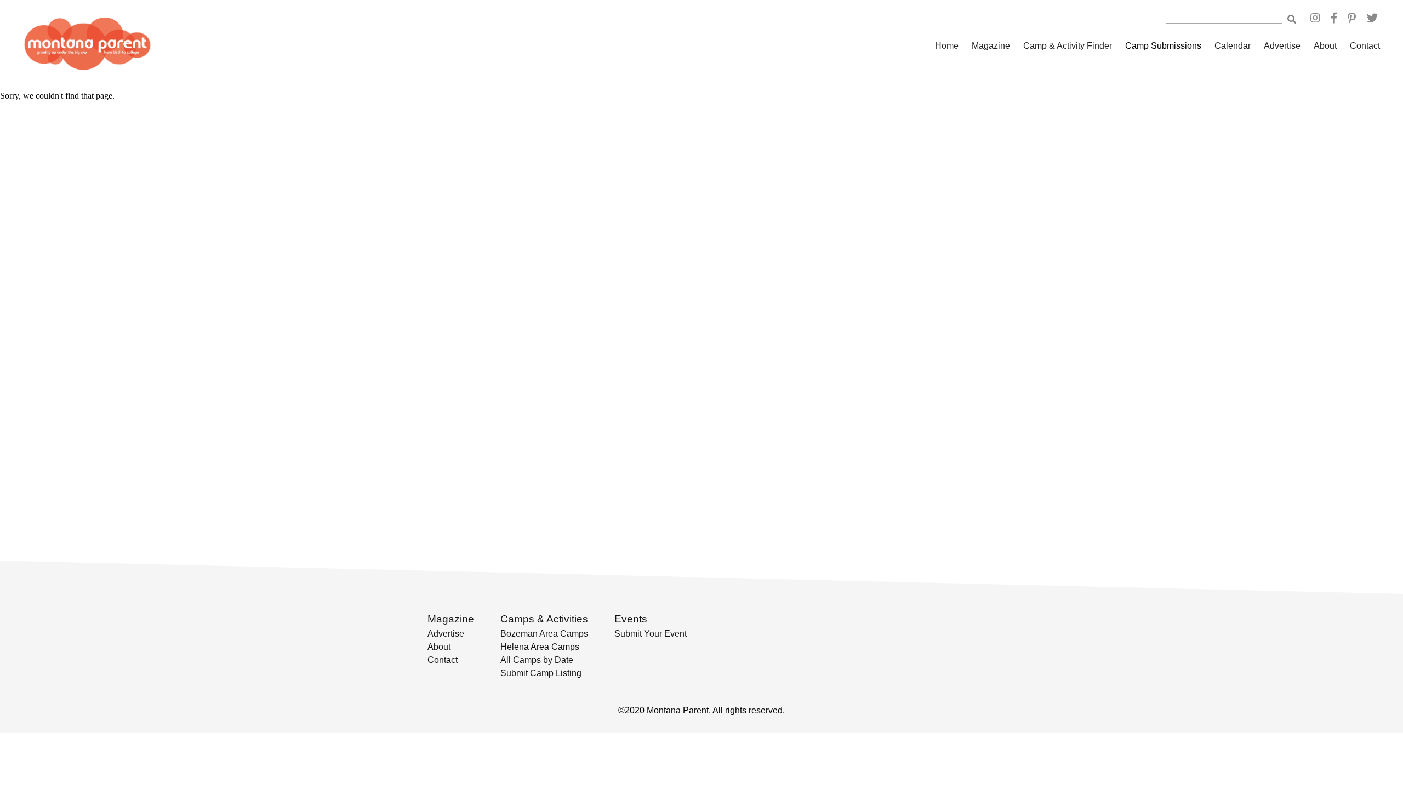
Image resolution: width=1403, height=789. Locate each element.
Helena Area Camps (539, 646)
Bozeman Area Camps (544, 633)
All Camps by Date (536, 660)
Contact (1365, 45)
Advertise (1282, 45)
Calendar (1232, 45)
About (1325, 45)
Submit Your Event (650, 633)
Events (630, 619)
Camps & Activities (544, 619)
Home (947, 45)
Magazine (991, 45)
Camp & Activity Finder (1067, 45)
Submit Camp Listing (540, 673)
